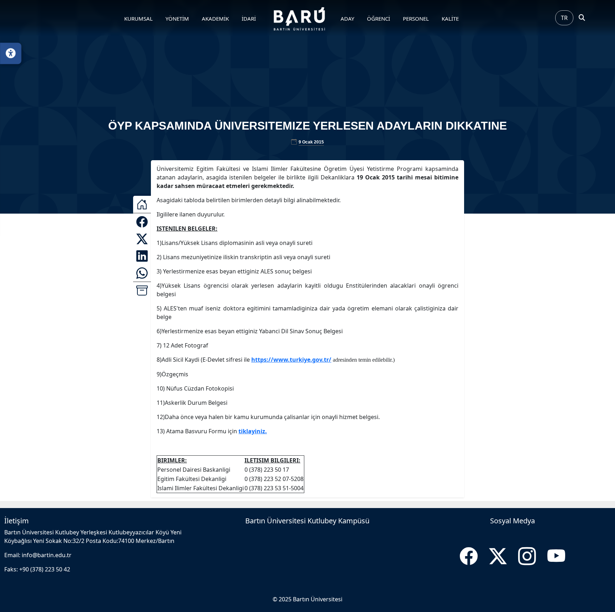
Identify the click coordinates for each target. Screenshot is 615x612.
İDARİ (249, 18)
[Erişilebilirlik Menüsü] (10, 53)
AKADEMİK (215, 18)
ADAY (347, 18)
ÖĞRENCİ (378, 18)
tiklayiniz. (252, 431)
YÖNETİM (177, 18)
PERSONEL (416, 18)
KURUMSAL (138, 18)
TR (564, 18)
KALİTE (450, 18)
